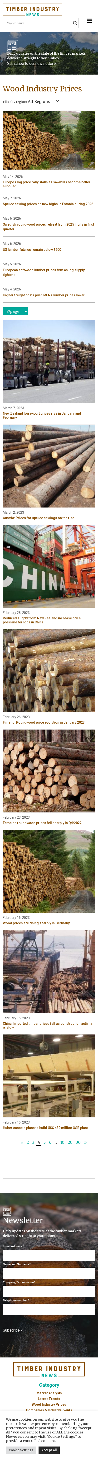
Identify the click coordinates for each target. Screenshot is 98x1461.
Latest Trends (49, 1399)
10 (62, 1142)
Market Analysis (49, 1393)
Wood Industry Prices (49, 1404)
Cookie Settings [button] (21, 1450)
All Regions (39, 101)
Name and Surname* (17, 1264)
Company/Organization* (19, 1282)
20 (70, 1142)
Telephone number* (16, 1300)
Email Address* (13, 1246)
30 (78, 1142)
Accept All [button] (49, 1450)
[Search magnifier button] (75, 23)
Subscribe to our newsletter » (31, 63)
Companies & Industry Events (49, 1410)
